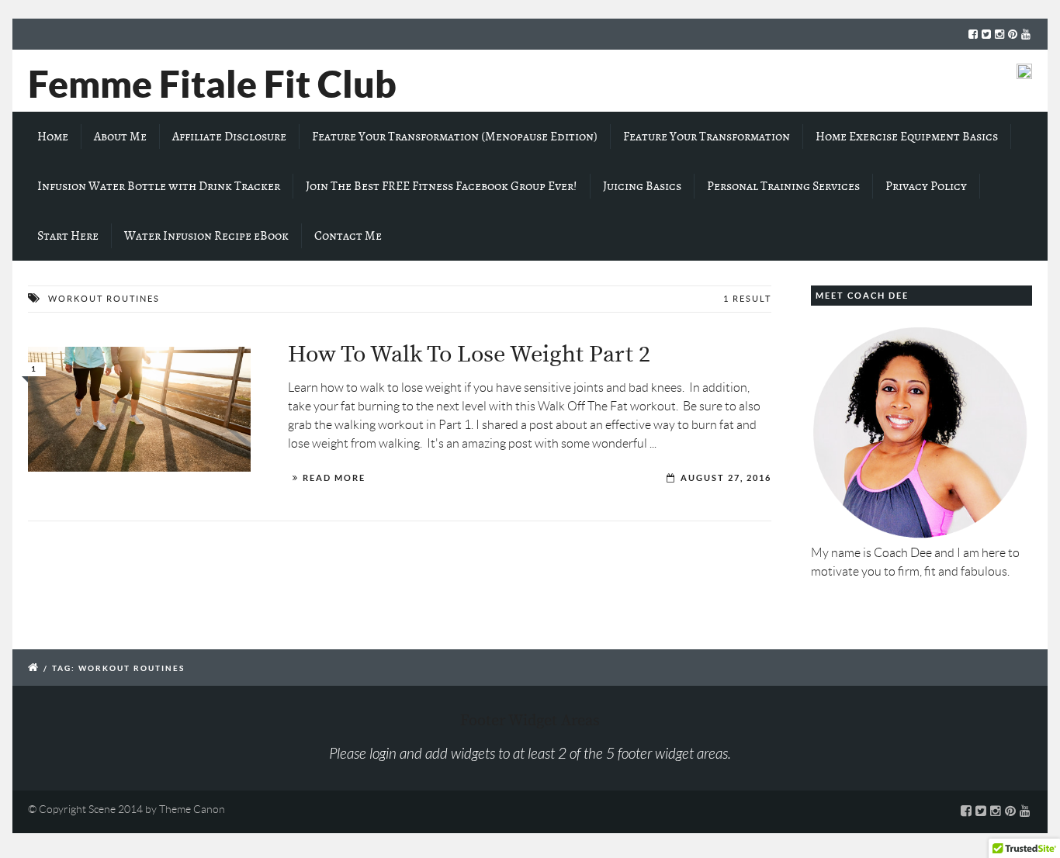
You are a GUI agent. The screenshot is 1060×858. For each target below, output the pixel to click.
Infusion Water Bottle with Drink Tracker (158, 186)
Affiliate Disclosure (229, 136)
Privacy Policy (926, 186)
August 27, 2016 (726, 478)
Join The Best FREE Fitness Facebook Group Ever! (441, 186)
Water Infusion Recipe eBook (206, 236)
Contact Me (348, 236)
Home (52, 136)
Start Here (68, 236)
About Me (120, 136)
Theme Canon (192, 809)
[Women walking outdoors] (139, 409)
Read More (334, 478)
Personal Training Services (783, 186)
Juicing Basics (642, 186)
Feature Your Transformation (706, 136)
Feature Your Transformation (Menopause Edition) (455, 136)
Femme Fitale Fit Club (212, 84)
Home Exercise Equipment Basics (907, 136)
